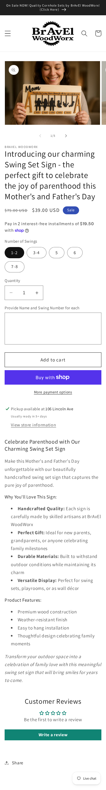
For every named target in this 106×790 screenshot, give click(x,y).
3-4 (36, 253)
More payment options (53, 392)
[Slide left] (40, 136)
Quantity (12, 280)
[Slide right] (66, 136)
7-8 (14, 266)
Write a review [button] (53, 735)
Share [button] (17, 763)
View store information (33, 425)
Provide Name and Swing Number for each (42, 307)
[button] (8, 33)
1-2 (14, 253)
